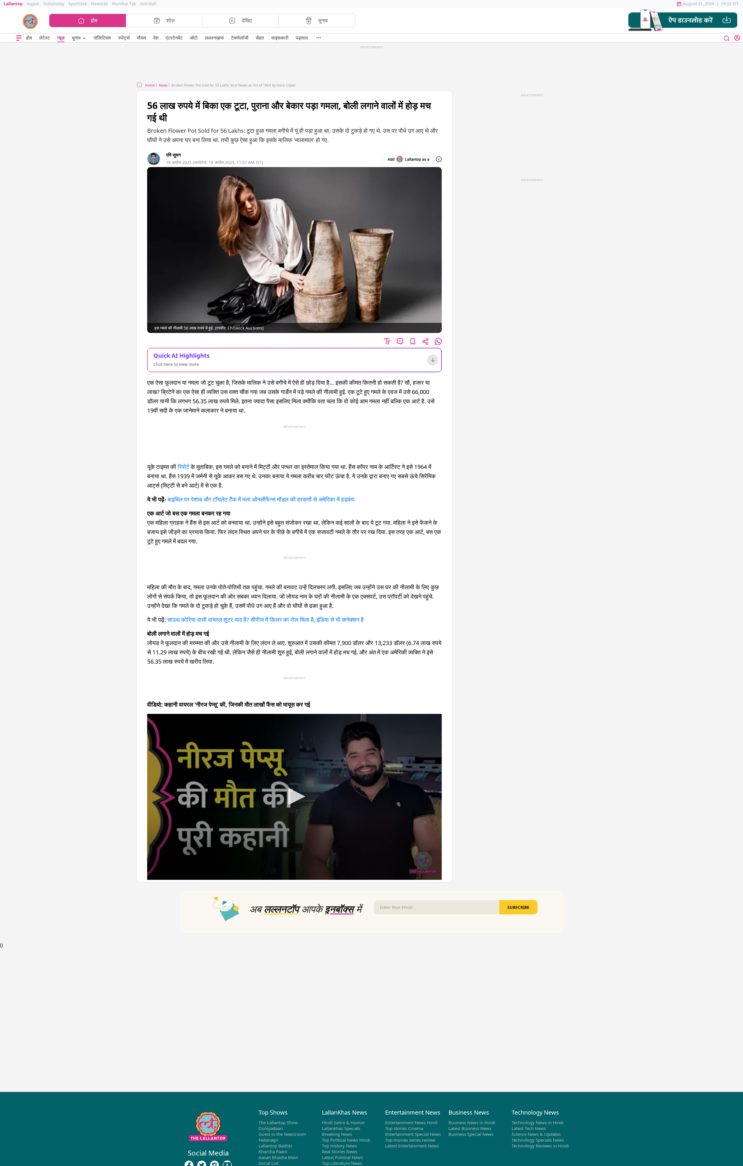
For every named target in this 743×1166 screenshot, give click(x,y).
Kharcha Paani (273, 1151)
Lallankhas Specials (341, 1128)
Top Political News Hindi (346, 1140)
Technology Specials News (538, 1140)
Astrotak (148, 3)
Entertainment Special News (413, 1134)
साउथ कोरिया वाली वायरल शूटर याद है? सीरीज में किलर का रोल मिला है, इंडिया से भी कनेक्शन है (265, 620)
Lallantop (13, 3)
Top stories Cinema (404, 1128)
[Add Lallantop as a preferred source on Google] (409, 159)
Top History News (339, 1146)
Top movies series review (410, 1140)
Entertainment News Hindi (411, 1122)
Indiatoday (53, 3)
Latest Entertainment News (412, 1146)
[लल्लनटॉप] (30, 21)
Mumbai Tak (124, 3)
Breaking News (337, 1134)
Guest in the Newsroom (282, 1134)
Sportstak (77, 3)
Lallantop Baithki (275, 1146)
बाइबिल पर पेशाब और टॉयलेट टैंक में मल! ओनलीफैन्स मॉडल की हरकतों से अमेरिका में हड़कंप (261, 499)
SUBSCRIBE (518, 907)
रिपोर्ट (184, 467)
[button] (682, 20)
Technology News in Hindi (538, 1122)
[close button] (726, 37)
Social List (268, 1163)
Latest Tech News (529, 1128)
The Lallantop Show (278, 1122)
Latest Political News (342, 1157)
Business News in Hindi (471, 1122)
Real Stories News (339, 1151)
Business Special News (470, 1134)
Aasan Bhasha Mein (278, 1157)
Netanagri (268, 1140)
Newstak (99, 3)
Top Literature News (342, 1163)
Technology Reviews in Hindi (540, 1146)
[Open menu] (18, 38)
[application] (294, 797)
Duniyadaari (271, 1128)
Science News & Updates (536, 1134)
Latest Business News (469, 1128)
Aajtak (33, 3)
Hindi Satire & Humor (343, 1122)
